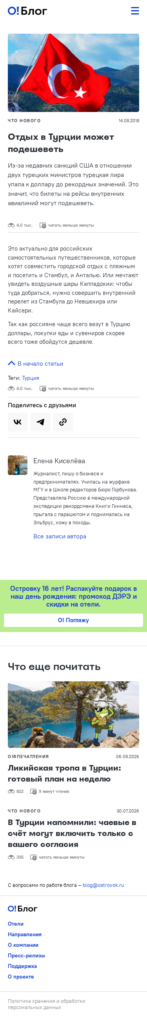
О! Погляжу (73, 620)
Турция (30, 377)
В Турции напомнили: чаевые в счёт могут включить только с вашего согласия (72, 833)
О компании (23, 944)
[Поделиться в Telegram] (40, 422)
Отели (16, 923)
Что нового (24, 120)
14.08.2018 (129, 120)
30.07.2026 (128, 811)
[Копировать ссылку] (63, 422)
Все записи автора (59, 536)
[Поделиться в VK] (17, 422)
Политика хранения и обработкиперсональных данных (46, 1004)
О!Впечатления (28, 756)
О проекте (21, 976)
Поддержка (22, 965)
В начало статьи (39, 363)
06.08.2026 (127, 756)
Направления (25, 934)
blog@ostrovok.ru (103, 885)
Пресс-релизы (26, 955)
